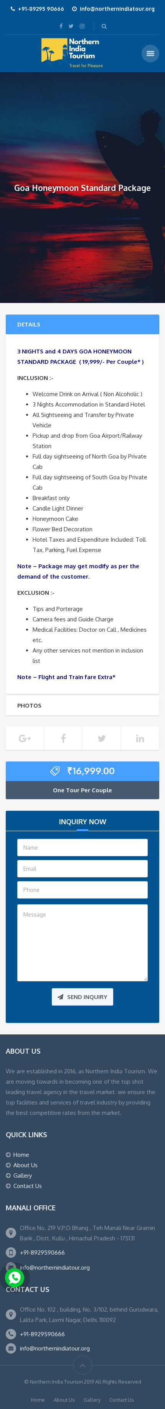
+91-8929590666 (42, 1252)
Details (28, 324)
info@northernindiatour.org (55, 1267)
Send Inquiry (87, 997)
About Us (25, 1165)
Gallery (22, 1175)
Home (21, 1154)
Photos (29, 705)
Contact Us (27, 1186)
